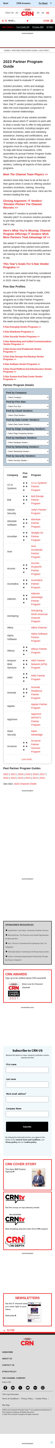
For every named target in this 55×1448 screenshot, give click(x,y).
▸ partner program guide (23, 50)
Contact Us (8, 1365)
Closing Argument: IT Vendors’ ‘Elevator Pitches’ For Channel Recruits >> (22, 204)
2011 (42, 778)
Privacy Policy (27, 1398)
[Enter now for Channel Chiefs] (15, 999)
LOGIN (46, 21)
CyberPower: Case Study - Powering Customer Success (28, 930)
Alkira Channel (39, 627)
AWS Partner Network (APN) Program (39, 664)
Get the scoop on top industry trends (22, 1207)
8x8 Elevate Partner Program (37, 500)
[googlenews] (35, 1387)
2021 (13, 774)
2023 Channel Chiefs (25, 783)
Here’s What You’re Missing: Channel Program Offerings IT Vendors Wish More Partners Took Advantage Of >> (26, 234)
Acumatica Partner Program (36, 584)
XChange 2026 (38, 27)
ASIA (7, 13)
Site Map (6, 1405)
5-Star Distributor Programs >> (18, 332)
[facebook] (5, 1387)
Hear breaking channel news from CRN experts (26, 1229)
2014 (20, 778)
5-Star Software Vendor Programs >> (21, 364)
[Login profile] (51, 20)
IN (12, 13)
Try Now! (43, 3)
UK (43, 13)
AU (16, 13)
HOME (7, 50)
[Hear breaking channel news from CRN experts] (15, 1241)
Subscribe (10, 1315)
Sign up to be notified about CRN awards (24, 978)
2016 (6, 778)
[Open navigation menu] (4, 21)
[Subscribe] (34, 1322)
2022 (6, 774)
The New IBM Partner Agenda (15, 1170)
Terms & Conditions (10, 1398)
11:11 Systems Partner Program (39, 487)
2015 (13, 778)
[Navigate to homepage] (27, 15)
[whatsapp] (42, 1387)
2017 (42, 774)
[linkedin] (12, 1387)
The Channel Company (13, 1378)
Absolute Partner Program (35, 523)
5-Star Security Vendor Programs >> (21, 336)
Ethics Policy (9, 1371)
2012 (35, 778)
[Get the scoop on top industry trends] (15, 1219)
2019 (28, 774)
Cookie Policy (41, 1398)
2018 (35, 774)
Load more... (27, 759)
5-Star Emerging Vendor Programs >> (22, 327)
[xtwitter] (20, 1387)
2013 (28, 778)
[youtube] (27, 1387)
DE (38, 13)
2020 (20, 774)
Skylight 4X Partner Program (37, 536)
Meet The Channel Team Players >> (25, 174)
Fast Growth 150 (22, 27)
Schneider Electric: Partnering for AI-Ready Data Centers (28, 952)
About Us (7, 1359)
